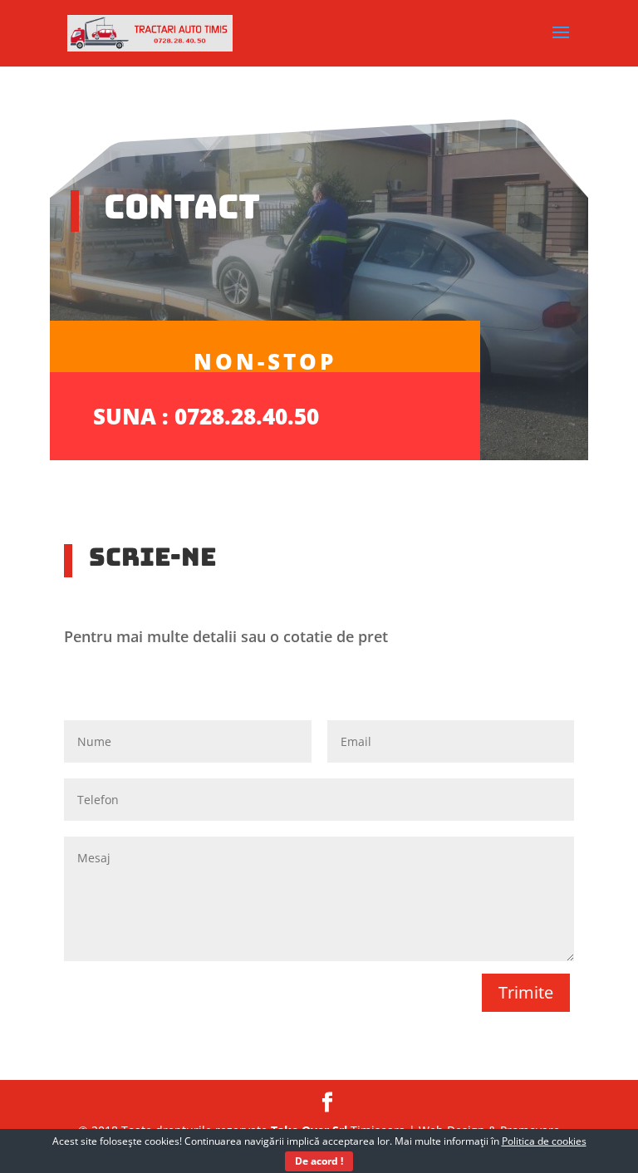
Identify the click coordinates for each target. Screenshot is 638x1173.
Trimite (525, 992)
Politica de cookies (544, 1141)
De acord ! (319, 1161)
